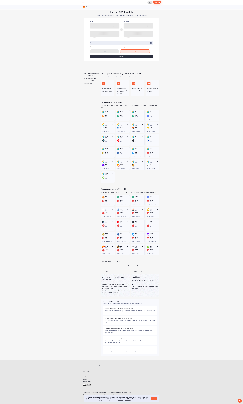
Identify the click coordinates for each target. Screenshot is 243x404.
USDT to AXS (118, 376)
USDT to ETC (152, 376)
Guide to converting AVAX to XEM (91, 73)
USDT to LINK (141, 371)
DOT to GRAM (119, 378)
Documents (128, 6)
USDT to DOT (141, 369)
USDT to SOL (118, 369)
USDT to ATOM (152, 371)
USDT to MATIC (107, 371)
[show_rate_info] (152, 51)
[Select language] (83, 2)
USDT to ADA (107, 369)
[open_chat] (240, 401)
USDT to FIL (140, 376)
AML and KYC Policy (87, 381)
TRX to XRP (95, 378)
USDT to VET (96, 376)
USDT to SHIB (152, 369)
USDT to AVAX (118, 371)
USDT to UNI (129, 371)
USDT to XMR (96, 373)
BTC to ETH (140, 367)
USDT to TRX (129, 376)
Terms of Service (86, 373)
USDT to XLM (152, 373)
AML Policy (117, 47)
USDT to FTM (118, 373)
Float (135, 51)
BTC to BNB (129, 367)
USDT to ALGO (141, 373)
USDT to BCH (107, 373)
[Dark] (86, 2)
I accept (154, 398)
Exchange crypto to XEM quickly (91, 78)
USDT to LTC (95, 371)
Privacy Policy (125, 47)
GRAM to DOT (130, 378)
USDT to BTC (96, 367)
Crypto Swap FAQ (88, 83)
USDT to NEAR (130, 373)
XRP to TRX (106, 378)
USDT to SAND (107, 376)
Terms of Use (111, 47)
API (83, 367)
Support (158, 6)
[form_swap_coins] (121, 29)
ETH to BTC (118, 367)
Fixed (104, 51)
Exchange (98, 6)
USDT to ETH (107, 367)
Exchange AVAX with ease (89, 75)
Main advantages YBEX (89, 80)
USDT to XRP (96, 369)
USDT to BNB (152, 367)
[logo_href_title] (87, 7)
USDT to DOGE (130, 369)
